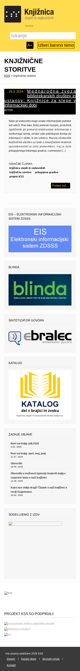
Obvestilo (16, 463)
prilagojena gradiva (46, 172)
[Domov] (29, 14)
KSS (7, 75)
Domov (11, 658)
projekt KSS (16, 176)
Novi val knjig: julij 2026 (25, 443)
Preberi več (59, 185)
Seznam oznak (51, 658)
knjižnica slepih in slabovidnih (27, 168)
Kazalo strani (28, 658)
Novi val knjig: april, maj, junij (28, 453)
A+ (30, 45)
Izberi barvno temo (56, 45)
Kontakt (11, 665)
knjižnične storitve (20, 172)
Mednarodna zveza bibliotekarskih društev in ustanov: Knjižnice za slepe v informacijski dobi (40, 98)
